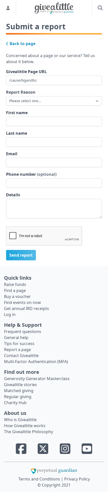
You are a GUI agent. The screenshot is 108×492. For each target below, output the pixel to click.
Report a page (17, 349)
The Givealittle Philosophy (28, 431)
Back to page (22, 43)
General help (16, 337)
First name (17, 112)
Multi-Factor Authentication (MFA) (36, 361)
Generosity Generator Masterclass (37, 378)
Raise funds (15, 284)
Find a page (15, 290)
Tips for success (19, 343)
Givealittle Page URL (26, 71)
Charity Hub (15, 402)
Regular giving (17, 396)
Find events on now (22, 302)
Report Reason (20, 92)
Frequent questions (22, 331)
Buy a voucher (17, 296)
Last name (16, 133)
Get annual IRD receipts (26, 308)
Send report (21, 255)
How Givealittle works (24, 425)
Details (13, 195)
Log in (10, 314)
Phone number (31, 174)
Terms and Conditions (39, 479)
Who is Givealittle (20, 419)
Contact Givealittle (21, 355)
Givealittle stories (20, 384)
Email (11, 153)
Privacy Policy (77, 479)
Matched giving (18, 390)
